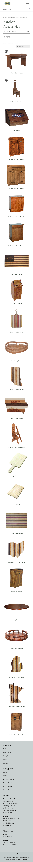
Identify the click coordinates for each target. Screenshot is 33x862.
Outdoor (5, 763)
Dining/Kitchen (12, 17)
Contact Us (6, 790)
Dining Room (7, 752)
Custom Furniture (8, 783)
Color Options (7, 786)
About (5, 776)
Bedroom (6, 749)
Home (5, 17)
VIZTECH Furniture (22, 859)
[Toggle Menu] (27, 3)
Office (5, 759)
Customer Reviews (8, 779)
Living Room (7, 756)
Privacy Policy (24, 857)
